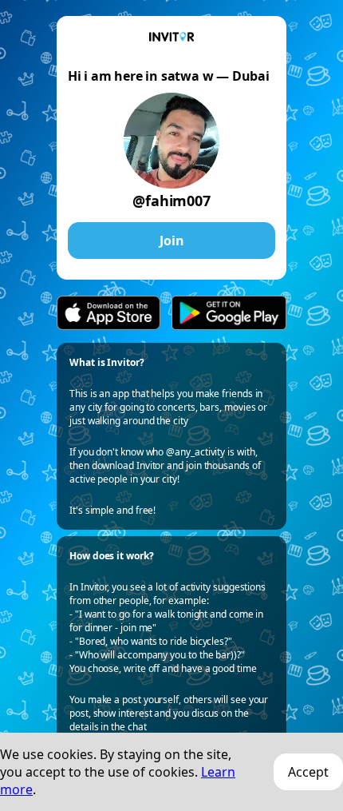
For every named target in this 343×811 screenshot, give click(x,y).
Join (172, 240)
